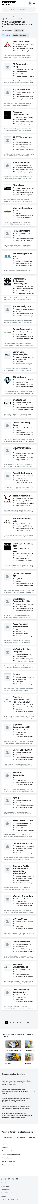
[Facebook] (5, 1179)
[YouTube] (17, 1179)
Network (6, 5)
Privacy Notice (5, 1186)
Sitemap (3, 1196)
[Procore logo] (9, 2)
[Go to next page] (31, 1022)
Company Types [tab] (7, 1137)
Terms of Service (5, 1189)
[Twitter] (9, 1179)
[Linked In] (2, 1179)
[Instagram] (13, 1179)
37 (28, 1023)
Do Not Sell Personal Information (9, 1193)
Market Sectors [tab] (20, 1137)
